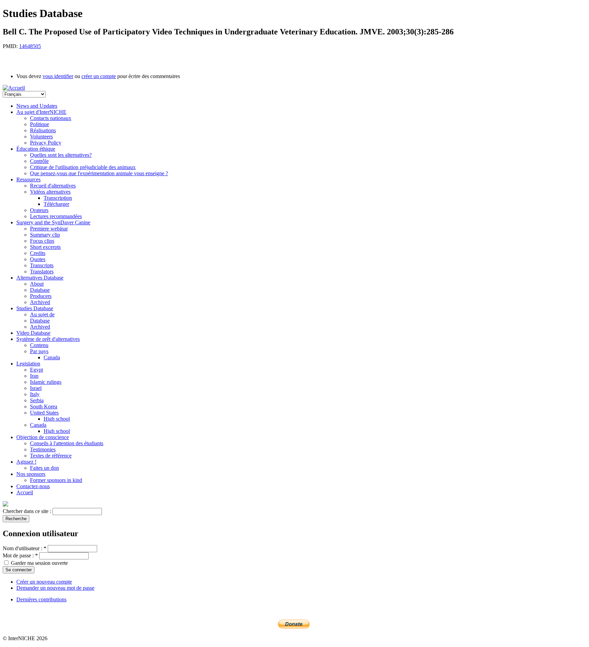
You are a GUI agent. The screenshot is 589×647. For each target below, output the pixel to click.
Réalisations (43, 130)
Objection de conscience (42, 437)
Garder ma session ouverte (39, 563)
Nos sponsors (30, 474)
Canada (52, 357)
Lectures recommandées (56, 216)
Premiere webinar (49, 228)
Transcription (58, 198)
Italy (35, 394)
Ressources (28, 179)
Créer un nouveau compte (44, 582)
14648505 (30, 46)
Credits (37, 253)
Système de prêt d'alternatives (48, 339)
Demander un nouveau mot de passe (55, 588)
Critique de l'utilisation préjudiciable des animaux (83, 167)
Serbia (37, 400)
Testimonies (43, 449)
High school (57, 419)
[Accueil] (14, 88)
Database (40, 290)
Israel (36, 388)
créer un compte (98, 76)
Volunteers (41, 136)
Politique (39, 124)
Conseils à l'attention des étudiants (66, 443)
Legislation (28, 363)
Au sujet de (42, 314)
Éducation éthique (35, 149)
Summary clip (45, 235)
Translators (42, 271)
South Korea (43, 406)
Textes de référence (51, 455)
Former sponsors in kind (56, 480)
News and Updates (36, 106)
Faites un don (44, 468)
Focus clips (42, 241)
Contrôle (39, 161)
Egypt (36, 370)
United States (44, 413)
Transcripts (42, 265)
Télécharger (56, 204)
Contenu (39, 345)
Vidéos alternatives (50, 192)
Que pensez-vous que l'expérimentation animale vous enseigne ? (99, 173)
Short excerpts (45, 247)
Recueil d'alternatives (53, 186)
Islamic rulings (45, 382)
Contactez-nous (33, 486)
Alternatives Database (39, 278)
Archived (40, 302)
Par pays (39, 351)
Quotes (37, 259)
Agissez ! (26, 462)
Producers (40, 296)
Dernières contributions (41, 599)
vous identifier (58, 76)
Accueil (24, 492)
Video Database (33, 333)
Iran (34, 376)
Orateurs (39, 210)
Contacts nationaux (50, 118)
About (37, 284)
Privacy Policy (45, 143)
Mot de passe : (20, 555)
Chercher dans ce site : (27, 511)
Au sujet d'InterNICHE (41, 112)
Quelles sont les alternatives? (61, 155)
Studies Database (34, 308)
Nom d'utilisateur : (24, 548)
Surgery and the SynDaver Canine (53, 222)
